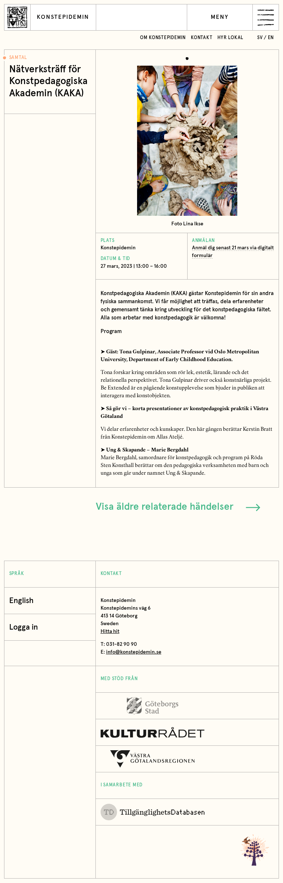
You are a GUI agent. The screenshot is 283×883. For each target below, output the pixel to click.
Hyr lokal (230, 37)
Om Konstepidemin (163, 37)
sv (260, 37)
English (21, 601)
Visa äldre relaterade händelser (165, 507)
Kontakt (201, 37)
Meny (220, 17)
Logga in (23, 627)
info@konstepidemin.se (133, 652)
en (271, 37)
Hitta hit (110, 631)
